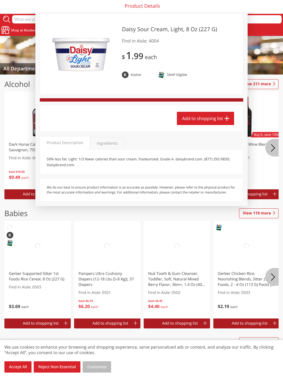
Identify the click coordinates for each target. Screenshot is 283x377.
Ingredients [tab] (107, 143)
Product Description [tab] (65, 142)
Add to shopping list (202, 118)
